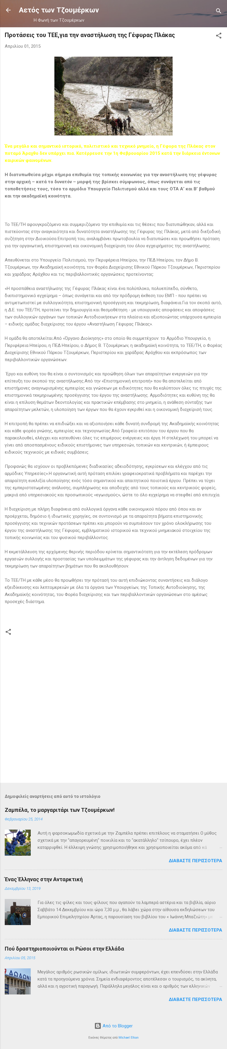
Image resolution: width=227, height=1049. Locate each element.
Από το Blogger (117, 1026)
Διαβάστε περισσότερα (195, 860)
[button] (218, 36)
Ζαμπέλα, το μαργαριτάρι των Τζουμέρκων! (60, 810)
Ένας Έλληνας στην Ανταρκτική (44, 879)
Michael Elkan (129, 1038)
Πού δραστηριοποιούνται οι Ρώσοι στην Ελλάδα (64, 949)
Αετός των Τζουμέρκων (59, 10)
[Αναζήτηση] (218, 12)
